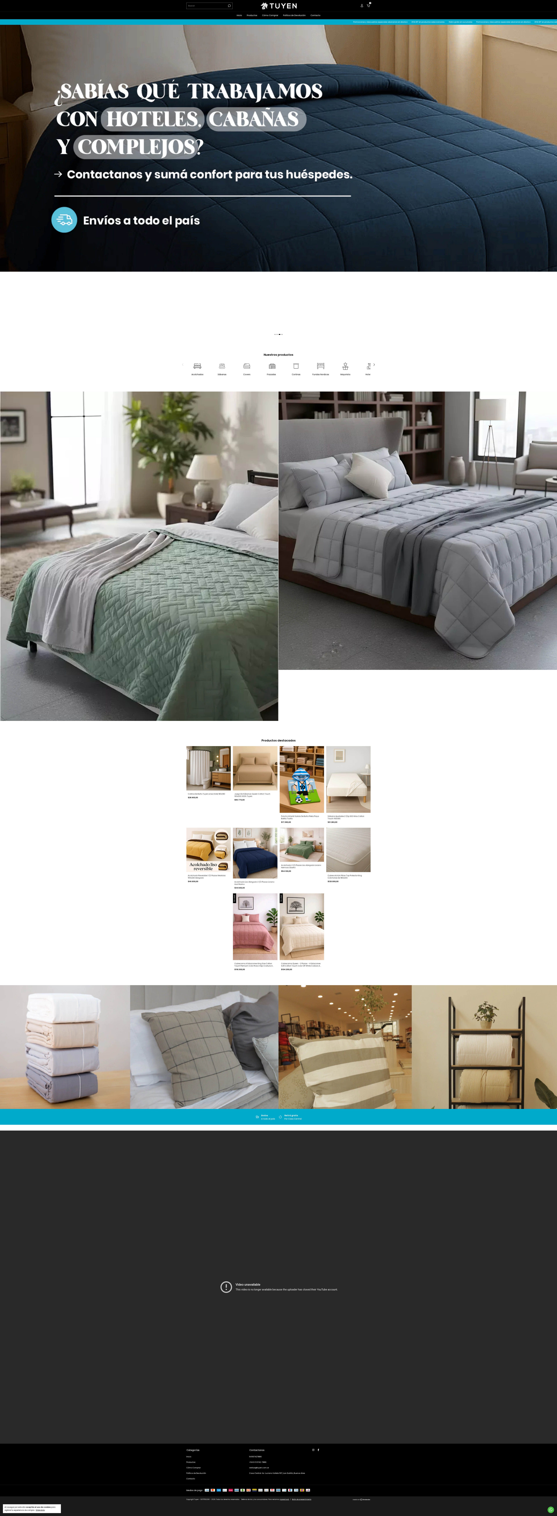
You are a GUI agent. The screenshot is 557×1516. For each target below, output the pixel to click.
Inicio (239, 15)
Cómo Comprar (270, 15)
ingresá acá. (284, 1499)
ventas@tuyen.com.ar (259, 1467)
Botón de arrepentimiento (301, 1499)
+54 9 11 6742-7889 (257, 1462)
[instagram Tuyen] (313, 1450)
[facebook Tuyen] (318, 1450)
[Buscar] (229, 6)
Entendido (40, 1510)
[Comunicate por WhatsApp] (551, 1510)
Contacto (315, 15)
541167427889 (255, 1456)
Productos (252, 15)
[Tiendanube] (361, 1499)
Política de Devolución (294, 15)
